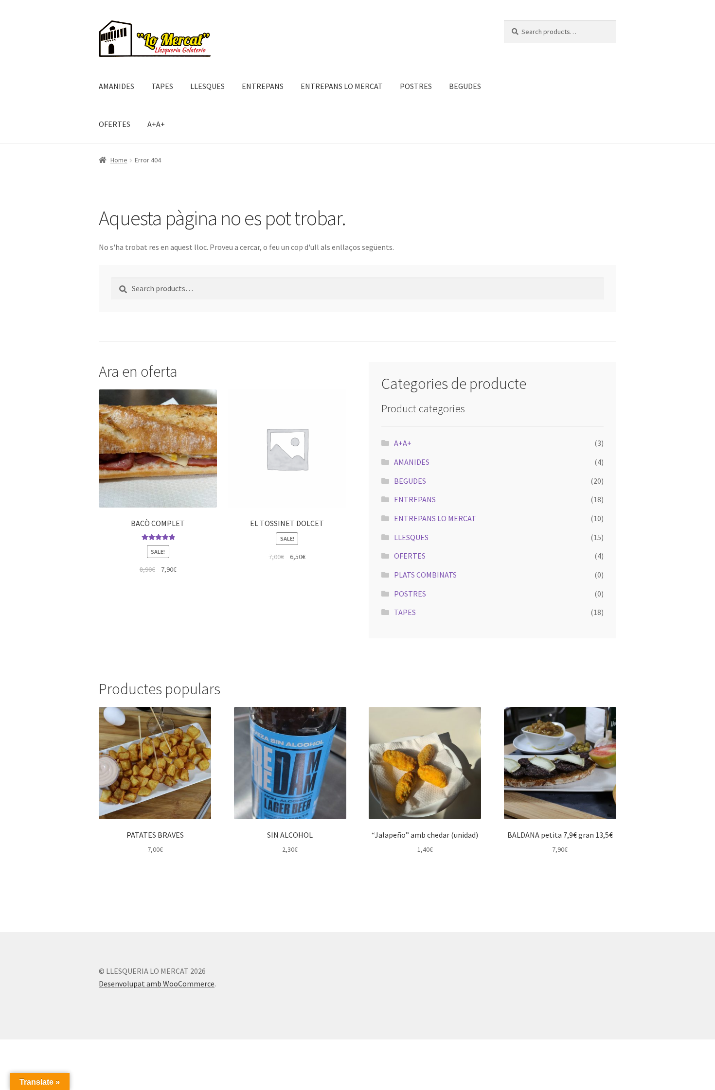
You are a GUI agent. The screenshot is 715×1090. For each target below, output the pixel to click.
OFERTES (114, 124)
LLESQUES (207, 86)
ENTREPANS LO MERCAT (342, 86)
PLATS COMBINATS (425, 575)
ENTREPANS (263, 86)
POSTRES (416, 86)
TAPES (162, 86)
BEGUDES (465, 86)
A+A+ (156, 124)
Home (118, 160)
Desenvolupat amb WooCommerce (156, 983)
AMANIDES (116, 86)
